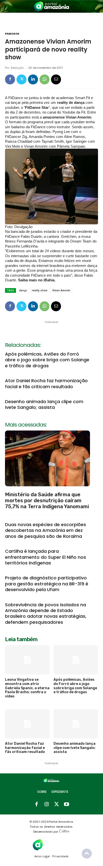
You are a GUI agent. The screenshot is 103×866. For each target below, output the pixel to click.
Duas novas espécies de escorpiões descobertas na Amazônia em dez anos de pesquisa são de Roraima (45, 530)
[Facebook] (10, 79)
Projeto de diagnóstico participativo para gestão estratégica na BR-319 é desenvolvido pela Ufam (46, 584)
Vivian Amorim (61, 290)
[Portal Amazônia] (51, 6)
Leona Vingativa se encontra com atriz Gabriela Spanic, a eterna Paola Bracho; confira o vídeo (27, 688)
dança (23, 290)
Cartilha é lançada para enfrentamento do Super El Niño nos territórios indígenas (45, 557)
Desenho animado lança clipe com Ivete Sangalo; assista (44, 404)
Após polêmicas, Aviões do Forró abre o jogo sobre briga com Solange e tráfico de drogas (47, 360)
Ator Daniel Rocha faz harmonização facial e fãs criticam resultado (46, 383)
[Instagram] (46, 804)
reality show (39, 290)
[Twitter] (21, 79)
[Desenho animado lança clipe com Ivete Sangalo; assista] (76, 724)
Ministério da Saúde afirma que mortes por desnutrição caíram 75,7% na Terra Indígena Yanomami (47, 500)
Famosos (12, 33)
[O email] (56, 79)
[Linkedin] (33, 79)
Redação (17, 67)
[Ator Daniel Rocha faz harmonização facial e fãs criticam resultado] (27, 724)
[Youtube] (66, 804)
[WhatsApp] (45, 79)
